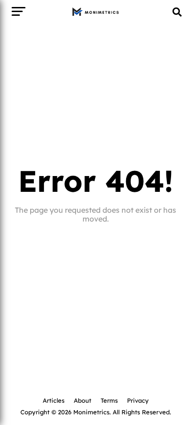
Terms (109, 400)
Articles (53, 400)
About (82, 400)
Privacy (138, 400)
